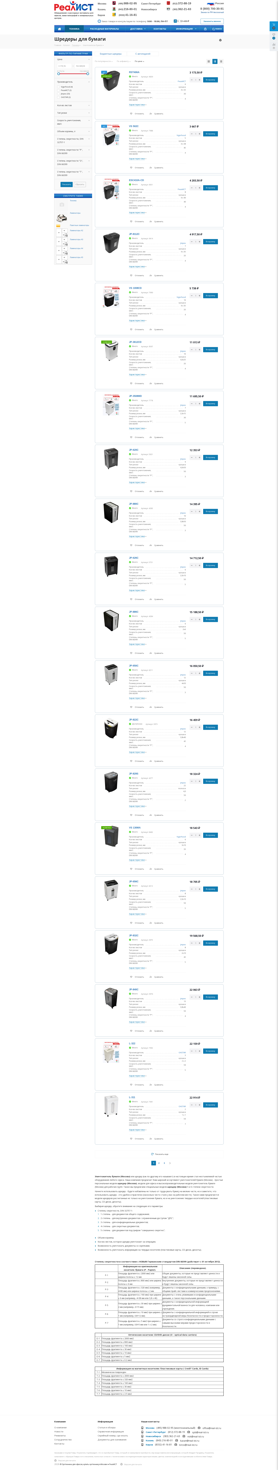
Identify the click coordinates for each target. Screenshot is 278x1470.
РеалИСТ (182, 81)
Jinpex (183, 243)
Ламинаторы (75, 213)
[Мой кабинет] (205, 28)
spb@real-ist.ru (200, 1432)
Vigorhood (181, 135)
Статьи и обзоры (107, 1427)
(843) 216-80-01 (164, 1440)
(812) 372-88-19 (176, 1432)
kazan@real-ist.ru (189, 1440)
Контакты (59, 1443)
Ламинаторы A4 (76, 248)
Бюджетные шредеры (111, 54)
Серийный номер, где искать (113, 1435)
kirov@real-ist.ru (188, 1444)
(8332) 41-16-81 (163, 1444)
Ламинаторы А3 (76, 239)
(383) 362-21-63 (171, 1436)
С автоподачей (142, 54)
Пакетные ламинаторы (79, 225)
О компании (60, 1427)
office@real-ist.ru (212, 1428)
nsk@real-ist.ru (195, 1436)
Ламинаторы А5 (76, 257)
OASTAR (182, 1052)
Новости (58, 1431)
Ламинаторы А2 (76, 231)
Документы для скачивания (112, 1439)
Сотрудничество (63, 1439)
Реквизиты (60, 1435)
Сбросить (79, 184)
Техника (73, 201)
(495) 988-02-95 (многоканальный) (176, 1427)
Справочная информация (111, 1431)
